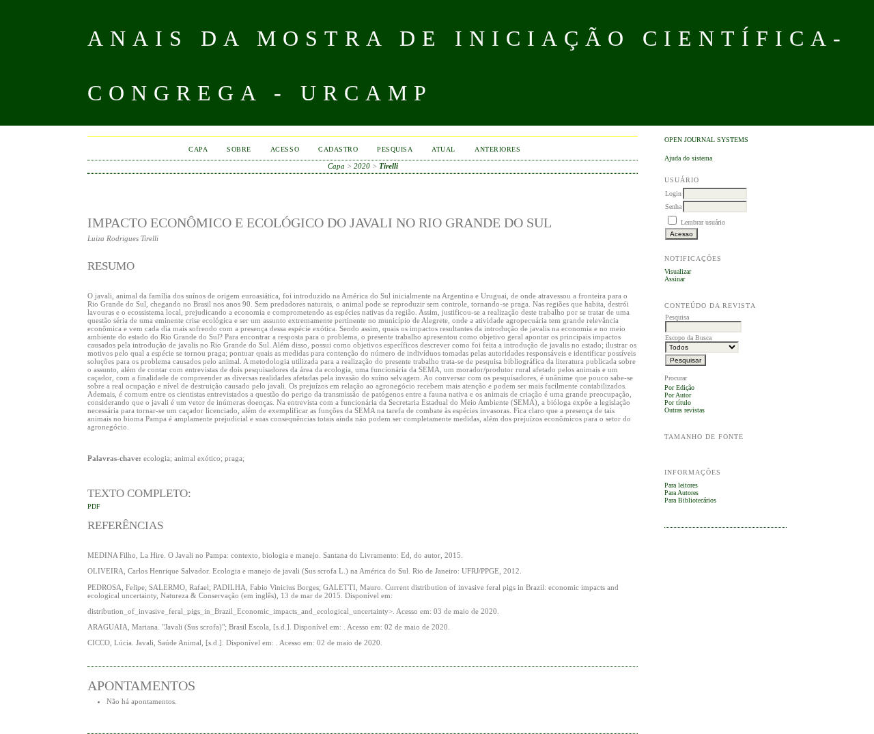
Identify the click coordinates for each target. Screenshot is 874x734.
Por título (677, 402)
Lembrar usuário (703, 222)
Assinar (674, 279)
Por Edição (679, 387)
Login (673, 193)
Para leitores (681, 485)
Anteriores (497, 149)
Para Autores (681, 492)
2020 (362, 166)
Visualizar (677, 271)
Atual (443, 149)
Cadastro (338, 149)
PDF (93, 506)
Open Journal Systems (706, 139)
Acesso (284, 149)
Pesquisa (394, 149)
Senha (673, 206)
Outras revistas (684, 410)
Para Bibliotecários (690, 500)
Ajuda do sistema (688, 158)
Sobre (239, 149)
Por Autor (677, 395)
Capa (198, 149)
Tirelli (388, 166)
